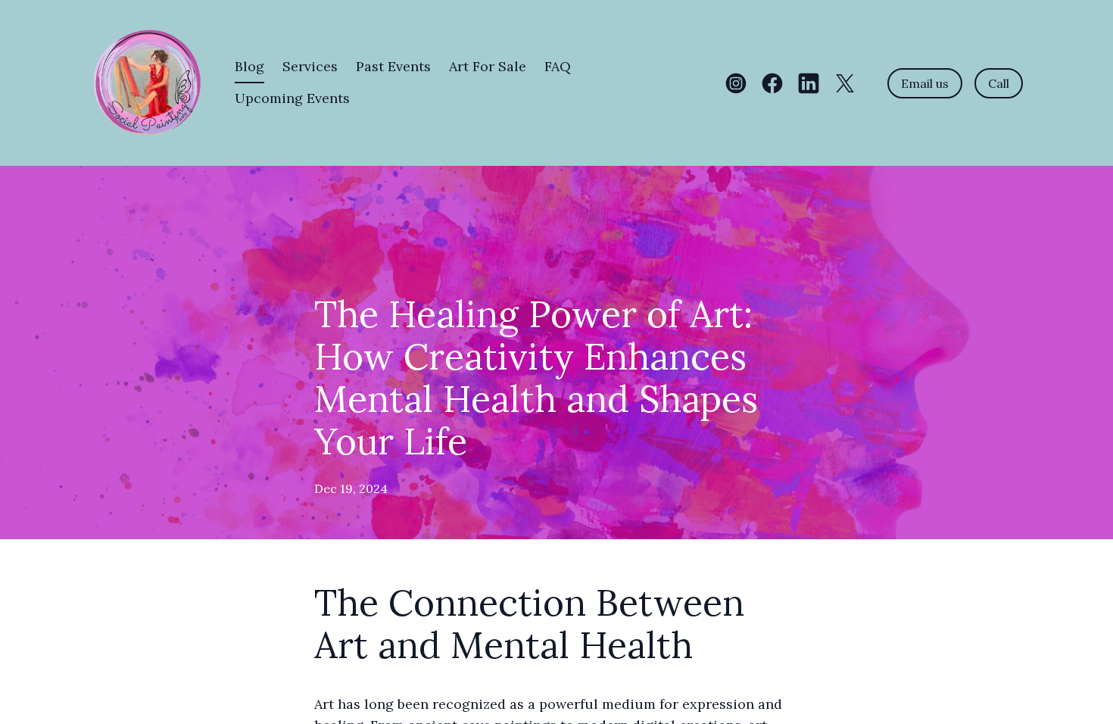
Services (310, 66)
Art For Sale (487, 66)
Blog (249, 66)
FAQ (557, 66)
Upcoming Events (292, 98)
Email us (925, 83)
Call (998, 83)
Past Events (393, 66)
